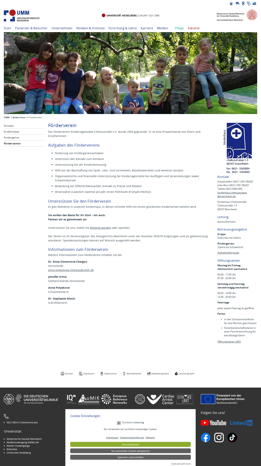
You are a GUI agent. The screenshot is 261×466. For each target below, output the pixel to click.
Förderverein (12, 143)
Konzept (9, 125)
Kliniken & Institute (90, 28)
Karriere (147, 28)
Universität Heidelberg (19, 452)
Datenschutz (110, 373)
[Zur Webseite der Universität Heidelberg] (130, 15)
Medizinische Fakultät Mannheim (24, 438)
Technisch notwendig (133, 422)
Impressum (88, 373)
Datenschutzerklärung (132, 437)
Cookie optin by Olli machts (181, 464)
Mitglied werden (100, 228)
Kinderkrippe (11, 131)
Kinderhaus (19, 117)
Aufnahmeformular (228, 252)
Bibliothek (12, 449)
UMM (7, 117)
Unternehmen (62, 28)
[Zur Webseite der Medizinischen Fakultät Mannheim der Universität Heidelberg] (234, 15)
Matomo (150, 437)
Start (7, 28)
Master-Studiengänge (18, 445)
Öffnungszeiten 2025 (229, 341)
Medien (162, 28)
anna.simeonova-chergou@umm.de (71, 270)
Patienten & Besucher (31, 28)
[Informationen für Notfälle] (231, 3)
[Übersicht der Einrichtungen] (254, 3)
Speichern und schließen (130, 457)
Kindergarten (11, 137)
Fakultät (194, 28)
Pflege (179, 28)
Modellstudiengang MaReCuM (23, 442)
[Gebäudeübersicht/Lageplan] (243, 3)
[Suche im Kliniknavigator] (249, 3)
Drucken (69, 373)
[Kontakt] (238, 3)
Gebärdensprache (160, 373)
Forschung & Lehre (123, 28)
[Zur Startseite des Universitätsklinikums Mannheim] (27, 15)
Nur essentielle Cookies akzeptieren (130, 450)
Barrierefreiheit (134, 373)
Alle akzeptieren (130, 444)
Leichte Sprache (186, 373)
